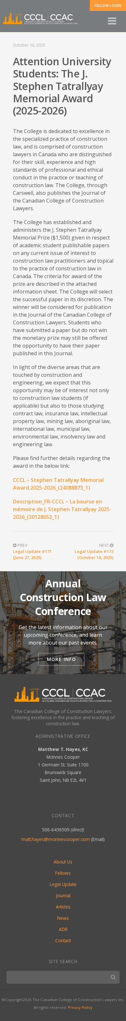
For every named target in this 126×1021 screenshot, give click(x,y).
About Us (63, 862)
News (63, 918)
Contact (63, 940)
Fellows (63, 873)
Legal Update (63, 884)
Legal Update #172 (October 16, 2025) (94, 554)
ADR (63, 929)
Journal (63, 895)
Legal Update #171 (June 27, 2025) (32, 554)
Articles (63, 907)
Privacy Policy (80, 1007)
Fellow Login (108, 5)
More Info (61, 659)
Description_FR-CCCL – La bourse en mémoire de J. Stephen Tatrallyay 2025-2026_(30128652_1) (62, 509)
